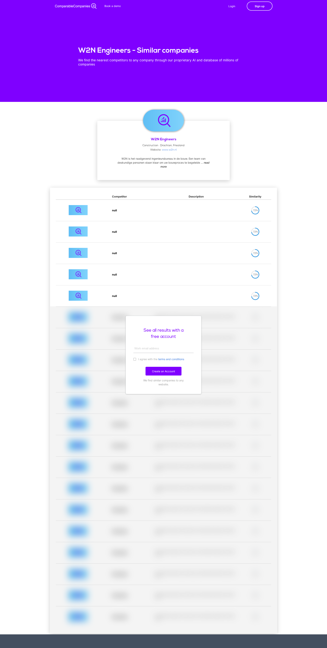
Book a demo (112, 6)
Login (231, 6)
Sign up (260, 6)
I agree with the (160, 359)
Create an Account (163, 371)
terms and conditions (171, 359)
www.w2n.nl (169, 149)
